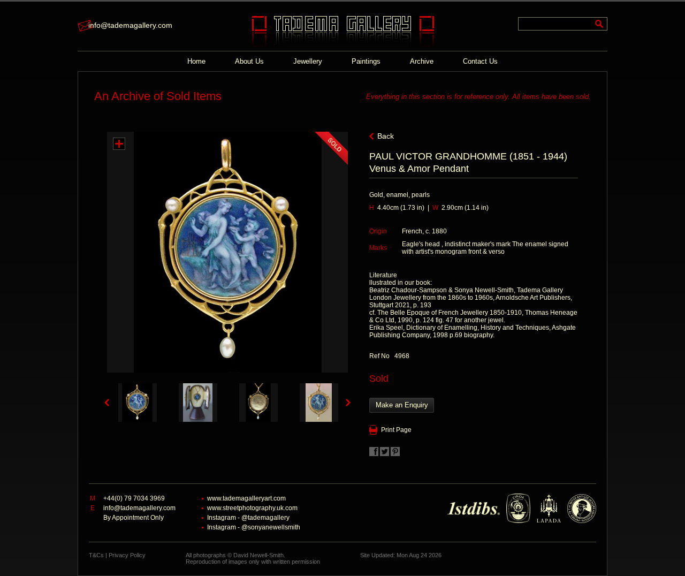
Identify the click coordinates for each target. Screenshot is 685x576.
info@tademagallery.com (130, 25)
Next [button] (348, 402)
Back (385, 136)
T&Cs (96, 555)
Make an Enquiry (402, 405)
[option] (137, 402)
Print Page (396, 430)
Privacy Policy (127, 555)
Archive (421, 61)
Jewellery (307, 61)
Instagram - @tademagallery (248, 517)
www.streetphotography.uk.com (252, 508)
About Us (249, 61)
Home (196, 61)
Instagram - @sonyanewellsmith (253, 527)
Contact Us (480, 61)
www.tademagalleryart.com (246, 498)
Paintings (366, 61)
